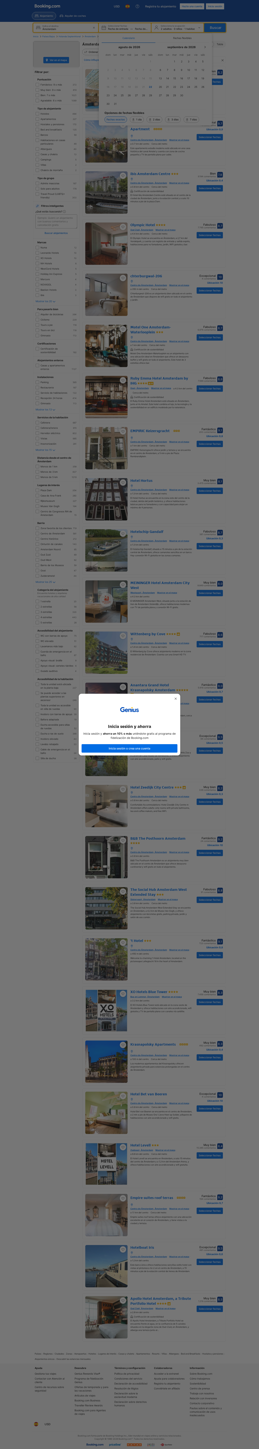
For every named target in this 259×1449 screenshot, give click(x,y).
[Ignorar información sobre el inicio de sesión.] (175, 698)
